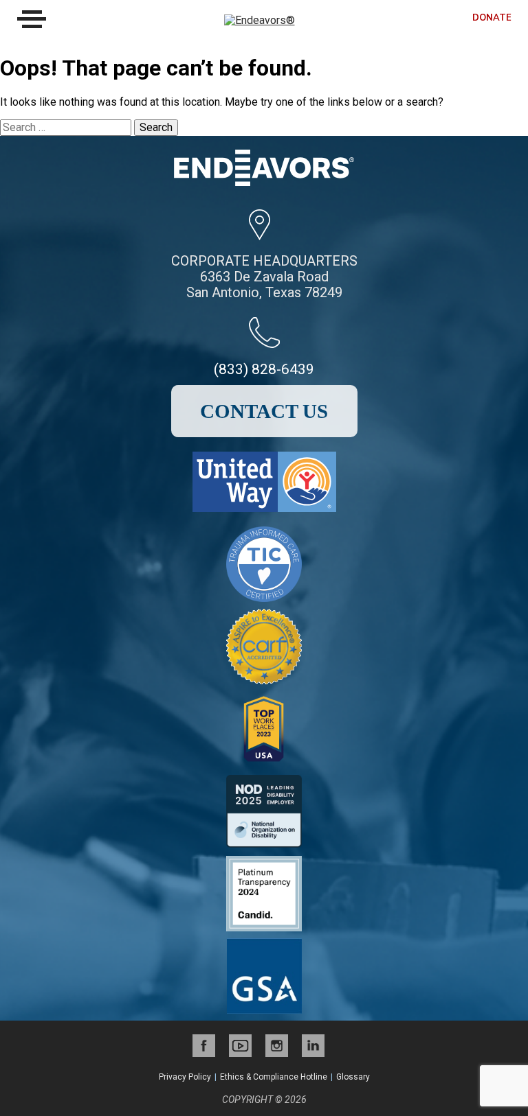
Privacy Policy (185, 1077)
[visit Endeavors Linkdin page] (313, 1045)
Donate (492, 18)
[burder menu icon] (31, 19)
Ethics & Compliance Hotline (273, 1077)
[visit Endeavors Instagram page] (276, 1045)
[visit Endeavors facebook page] (203, 1045)
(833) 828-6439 (264, 369)
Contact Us (264, 411)
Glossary (353, 1077)
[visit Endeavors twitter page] (240, 1045)
